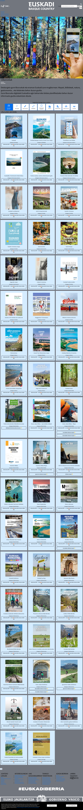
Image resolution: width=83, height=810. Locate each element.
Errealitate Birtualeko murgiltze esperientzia (60, 779)
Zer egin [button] (2, 12)
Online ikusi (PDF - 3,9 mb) (69, 145)
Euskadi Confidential (46, 783)
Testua (59, 6)
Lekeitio (2, 779)
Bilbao (2, 777)
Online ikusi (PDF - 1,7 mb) (41, 509)
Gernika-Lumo (3, 784)
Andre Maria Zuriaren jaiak (34, 779)
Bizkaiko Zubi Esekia (19, 776)
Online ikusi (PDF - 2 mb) (14, 470)
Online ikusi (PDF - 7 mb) (14, 145)
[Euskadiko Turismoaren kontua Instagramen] (1, 6)
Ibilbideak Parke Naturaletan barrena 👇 (14, 428)
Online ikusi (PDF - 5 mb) (14, 287)
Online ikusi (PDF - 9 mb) (41, 393)
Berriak (57, 775)
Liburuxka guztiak (9, 108)
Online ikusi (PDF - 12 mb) (41, 726)
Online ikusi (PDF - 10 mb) (41, 145)
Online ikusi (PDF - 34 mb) (41, 428)
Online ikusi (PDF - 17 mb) (41, 322)
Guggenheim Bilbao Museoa (20, 775)
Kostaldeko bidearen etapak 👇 (69, 432)
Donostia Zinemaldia (33, 778)
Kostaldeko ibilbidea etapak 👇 (69, 548)
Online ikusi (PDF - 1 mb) (41, 544)
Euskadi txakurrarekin (46, 778)
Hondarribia (3, 783)
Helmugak (17, 108)
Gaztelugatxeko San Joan (6, 778)
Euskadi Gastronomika (46, 782)
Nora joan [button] (3, 11)
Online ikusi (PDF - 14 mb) (69, 322)
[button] (81, 4)
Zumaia (2, 782)
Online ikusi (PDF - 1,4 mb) (14, 544)
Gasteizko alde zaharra (19, 782)
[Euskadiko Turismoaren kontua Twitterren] (8, 6)
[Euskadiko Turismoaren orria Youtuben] (7, 6)
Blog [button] (2, 16)
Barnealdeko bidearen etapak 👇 (69, 435)
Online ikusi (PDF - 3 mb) (14, 251)
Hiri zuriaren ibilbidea (46, 780)
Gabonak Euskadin (32, 780)
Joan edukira (2, 0)
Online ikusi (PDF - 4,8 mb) (14, 509)
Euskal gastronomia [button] (5, 13)
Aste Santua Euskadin (33, 783)
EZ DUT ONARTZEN (71, 805)
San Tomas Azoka (32, 782)
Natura (49, 108)
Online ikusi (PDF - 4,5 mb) (69, 428)
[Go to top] (1, 769)
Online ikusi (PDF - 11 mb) (41, 618)
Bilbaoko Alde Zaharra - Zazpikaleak (19, 780)
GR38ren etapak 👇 (69, 474)
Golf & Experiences (46, 784)
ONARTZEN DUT (52, 805)
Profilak (74, 108)
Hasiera (2, 82)
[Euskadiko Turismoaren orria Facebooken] (5, 6)
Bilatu (79, 6)
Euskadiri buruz (59, 777)
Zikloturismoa (66, 108)
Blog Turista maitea (60, 776)
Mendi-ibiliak (57, 108)
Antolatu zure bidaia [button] (5, 15)
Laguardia (3, 780)
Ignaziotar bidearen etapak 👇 (41, 474)
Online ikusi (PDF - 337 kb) (69, 180)
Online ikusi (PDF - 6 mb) (14, 357)
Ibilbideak (33, 108)
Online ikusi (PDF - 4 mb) (14, 180)
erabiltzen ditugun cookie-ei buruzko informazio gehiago (28, 807)
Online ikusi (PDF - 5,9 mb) (41, 216)
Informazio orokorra (41, 108)
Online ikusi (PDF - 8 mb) (41, 287)
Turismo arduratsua (60, 781)
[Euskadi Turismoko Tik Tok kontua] (3, 6)
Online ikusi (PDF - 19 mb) (69, 726)
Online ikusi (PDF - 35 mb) (69, 251)
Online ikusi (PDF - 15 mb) (14, 216)
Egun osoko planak (46, 777)
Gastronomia (25, 108)
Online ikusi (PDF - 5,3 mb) (69, 216)
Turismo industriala (46, 779)
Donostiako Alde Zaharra (19, 783)
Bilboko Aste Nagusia (33, 777)
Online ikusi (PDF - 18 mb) (69, 393)
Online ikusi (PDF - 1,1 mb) (69, 509)
